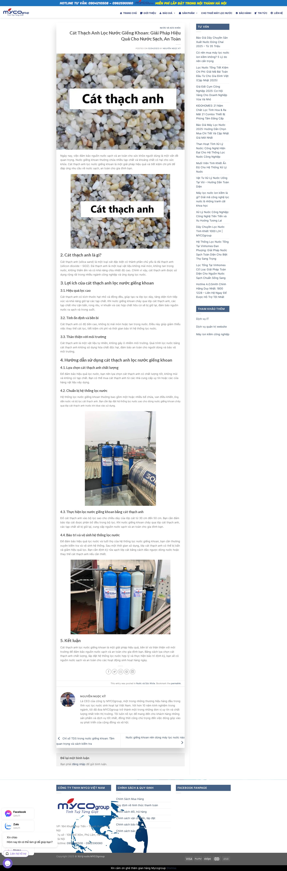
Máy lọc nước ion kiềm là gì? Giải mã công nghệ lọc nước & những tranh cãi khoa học (212, 199)
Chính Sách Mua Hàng (130, 799)
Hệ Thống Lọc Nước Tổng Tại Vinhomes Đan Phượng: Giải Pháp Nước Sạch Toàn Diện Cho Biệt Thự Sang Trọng (212, 250)
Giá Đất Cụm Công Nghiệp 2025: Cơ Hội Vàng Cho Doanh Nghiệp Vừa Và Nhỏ (211, 93)
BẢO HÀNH (245, 13)
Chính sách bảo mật (128, 831)
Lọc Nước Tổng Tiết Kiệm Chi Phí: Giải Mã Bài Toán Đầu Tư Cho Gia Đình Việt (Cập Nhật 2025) (212, 74)
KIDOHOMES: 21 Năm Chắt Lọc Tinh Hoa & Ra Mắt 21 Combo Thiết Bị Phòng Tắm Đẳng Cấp (211, 112)
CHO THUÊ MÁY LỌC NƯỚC (216, 13)
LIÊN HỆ (278, 13)
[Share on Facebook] (108, 671)
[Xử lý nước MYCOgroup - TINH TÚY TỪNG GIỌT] (25, 12)
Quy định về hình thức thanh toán (137, 805)
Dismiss (171, 868)
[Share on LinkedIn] (132, 671)
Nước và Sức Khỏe (170, 28)
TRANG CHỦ (130, 13)
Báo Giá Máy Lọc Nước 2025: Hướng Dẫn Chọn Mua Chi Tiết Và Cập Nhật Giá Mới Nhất (212, 131)
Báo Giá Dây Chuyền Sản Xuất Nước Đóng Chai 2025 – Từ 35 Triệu (212, 42)
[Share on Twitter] (114, 671)
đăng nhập (78, 764)
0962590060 (94, 843)
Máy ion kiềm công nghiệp (212, 334)
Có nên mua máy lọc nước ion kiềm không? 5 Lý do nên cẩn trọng (212, 57)
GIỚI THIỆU (150, 13)
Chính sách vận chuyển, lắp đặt (135, 818)
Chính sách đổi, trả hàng (131, 811)
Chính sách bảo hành (129, 824)
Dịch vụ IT (202, 318)
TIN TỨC (262, 13)
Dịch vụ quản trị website (211, 326)
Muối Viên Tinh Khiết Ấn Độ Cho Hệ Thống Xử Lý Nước (211, 167)
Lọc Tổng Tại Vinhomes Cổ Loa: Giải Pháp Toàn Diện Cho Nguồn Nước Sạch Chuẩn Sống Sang (211, 271)
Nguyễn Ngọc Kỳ (172, 48)
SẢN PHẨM (188, 13)
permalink (176, 683)
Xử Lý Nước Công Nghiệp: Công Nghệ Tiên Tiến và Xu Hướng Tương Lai (212, 216)
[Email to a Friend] (120, 671)
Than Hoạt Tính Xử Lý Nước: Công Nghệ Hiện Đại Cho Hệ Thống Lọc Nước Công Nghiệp (210, 150)
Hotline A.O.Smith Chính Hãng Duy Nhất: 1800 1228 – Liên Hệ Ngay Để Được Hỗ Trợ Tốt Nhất (211, 290)
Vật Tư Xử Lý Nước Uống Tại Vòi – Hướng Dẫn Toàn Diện (212, 182)
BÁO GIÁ (167, 13)
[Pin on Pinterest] (126, 671)
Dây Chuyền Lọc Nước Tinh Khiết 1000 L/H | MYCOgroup (210, 231)
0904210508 (75, 843)
